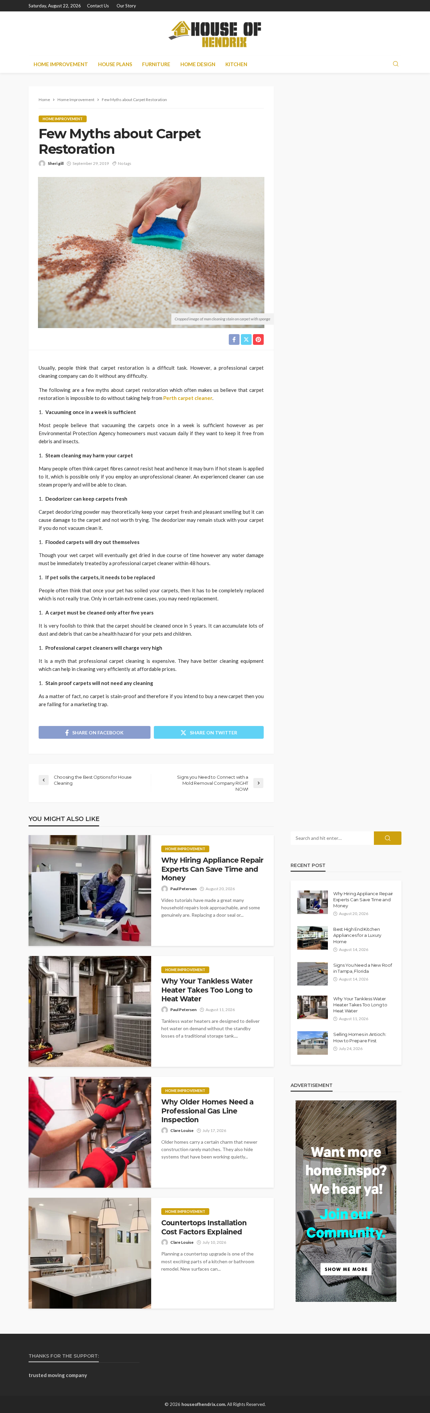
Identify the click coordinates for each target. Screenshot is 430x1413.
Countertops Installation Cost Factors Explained (204, 1227)
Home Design (197, 64)
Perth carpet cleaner (187, 398)
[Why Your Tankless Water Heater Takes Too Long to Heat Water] (90, 1011)
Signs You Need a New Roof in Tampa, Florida (362, 968)
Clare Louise (182, 1130)
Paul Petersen (183, 888)
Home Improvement (61, 64)
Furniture (156, 64)
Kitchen (236, 64)
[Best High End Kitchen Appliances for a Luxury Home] (312, 938)
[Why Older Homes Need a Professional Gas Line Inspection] (90, 1132)
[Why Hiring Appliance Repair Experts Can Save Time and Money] (90, 890)
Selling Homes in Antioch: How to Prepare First (359, 1037)
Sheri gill (55, 163)
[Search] (395, 64)
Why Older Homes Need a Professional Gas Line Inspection (207, 1111)
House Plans (115, 64)
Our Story (126, 5)
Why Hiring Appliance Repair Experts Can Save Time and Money (212, 869)
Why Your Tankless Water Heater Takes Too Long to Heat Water (207, 990)
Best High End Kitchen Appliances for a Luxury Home (357, 935)
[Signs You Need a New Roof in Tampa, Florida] (312, 974)
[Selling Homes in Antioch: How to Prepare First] (312, 1043)
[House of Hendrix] (215, 33)
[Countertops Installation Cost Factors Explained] (90, 1253)
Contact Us (98, 5)
